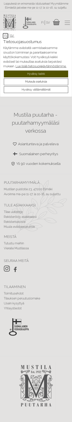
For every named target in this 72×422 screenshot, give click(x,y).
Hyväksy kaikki (36, 73)
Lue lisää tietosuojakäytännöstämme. (41, 66)
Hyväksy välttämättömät (36, 89)
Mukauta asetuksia (36, 81)
